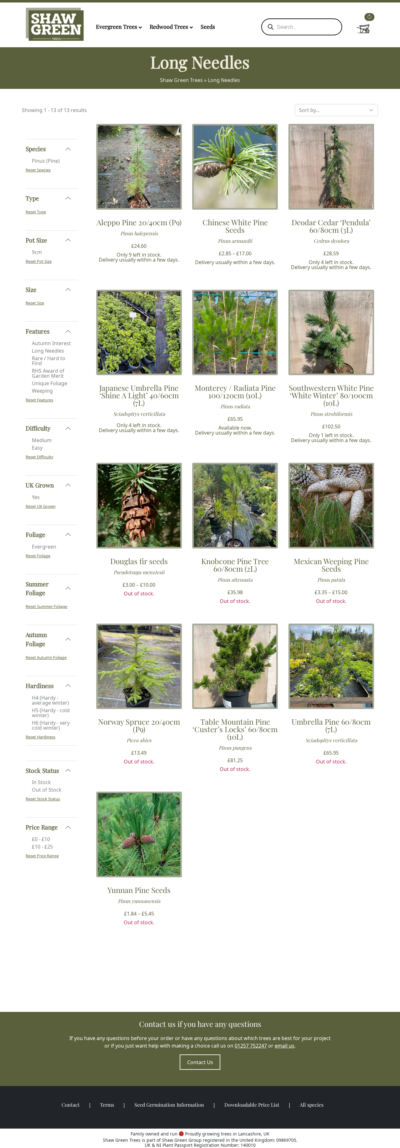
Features (38, 331)
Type (32, 198)
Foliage (35, 534)
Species (36, 149)
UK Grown (40, 485)
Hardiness (40, 685)
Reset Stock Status (43, 799)
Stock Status (42, 770)
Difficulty (38, 428)
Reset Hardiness (40, 737)
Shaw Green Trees (181, 80)
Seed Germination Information (169, 1104)
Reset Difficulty (39, 457)
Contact (71, 1104)
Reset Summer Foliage (46, 606)
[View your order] (363, 25)
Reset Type (36, 212)
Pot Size (36, 240)
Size (31, 289)
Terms (107, 1104)
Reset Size (35, 303)
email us (284, 1045)
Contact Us (200, 1062)
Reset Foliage (38, 556)
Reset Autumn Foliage (46, 657)
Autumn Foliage (36, 639)
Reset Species (38, 170)
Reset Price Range (42, 856)
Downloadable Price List (251, 1104)
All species (311, 1104)
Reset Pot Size (39, 261)
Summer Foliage (37, 588)
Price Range (42, 827)
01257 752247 (251, 1045)
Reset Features (39, 400)
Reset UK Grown (41, 506)
